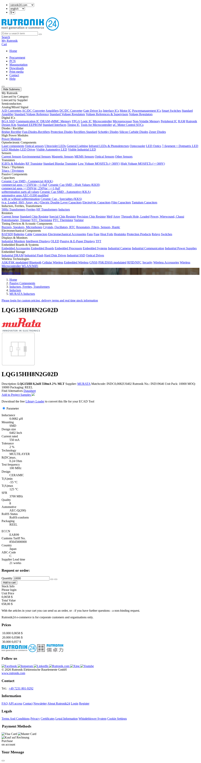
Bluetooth (35, 262)
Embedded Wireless (76, 262)
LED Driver (27, 149)
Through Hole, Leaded (135, 216)
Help (12, 78)
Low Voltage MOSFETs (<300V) (99, 163)
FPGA (76, 121)
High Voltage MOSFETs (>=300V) (143, 163)
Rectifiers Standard (85, 132)
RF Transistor (34, 163)
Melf (109, 216)
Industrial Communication (148, 248)
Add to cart (9, 582)
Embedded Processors (68, 248)
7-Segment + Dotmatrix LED (180, 146)
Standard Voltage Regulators (67, 114)
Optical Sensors (104, 156)
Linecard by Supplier (15, 100)
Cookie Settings (117, 718)
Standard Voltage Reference (31, 114)
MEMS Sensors (84, 156)
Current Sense (10, 216)
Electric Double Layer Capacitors (61, 202)
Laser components (13, 146)
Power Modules (11, 139)
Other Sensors (123, 156)
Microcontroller (102, 121)
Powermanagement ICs (146, 110)
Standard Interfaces (54, 124)
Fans (90, 234)
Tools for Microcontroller (96, 124)
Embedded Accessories (16, 248)
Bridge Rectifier (11, 132)
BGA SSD (8, 121)
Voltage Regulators (141, 114)
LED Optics (153, 146)
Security (147, 262)
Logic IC (86, 121)
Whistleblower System (92, 718)
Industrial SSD (76, 255)
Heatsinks (120, 234)
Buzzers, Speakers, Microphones (22, 227)
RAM (181, 121)
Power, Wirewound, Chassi (167, 216)
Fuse (97, 234)
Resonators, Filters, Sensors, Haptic (98, 227)
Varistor (79, 220)
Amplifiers (52, 110)
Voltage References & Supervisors (107, 114)
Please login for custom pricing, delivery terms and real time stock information (50, 300)
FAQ (5, 703)
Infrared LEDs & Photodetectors (109, 146)
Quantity (7, 578)
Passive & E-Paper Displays (77, 241)
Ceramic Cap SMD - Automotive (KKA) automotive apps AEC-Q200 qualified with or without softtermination (46, 195)
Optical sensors (34, 146)
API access (15, 703)
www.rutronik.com (13, 673)
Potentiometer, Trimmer (16, 220)
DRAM (45, 121)
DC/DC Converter (70, 110)
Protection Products (139, 234)
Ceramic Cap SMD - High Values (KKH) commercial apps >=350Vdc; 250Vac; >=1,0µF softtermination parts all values (51, 188)
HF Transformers (47, 209)
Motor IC (125, 110)
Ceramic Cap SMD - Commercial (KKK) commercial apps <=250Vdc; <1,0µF (27, 183)
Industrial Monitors (13, 241)
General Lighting (77, 146)
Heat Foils (106, 234)
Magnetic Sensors (63, 156)
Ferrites (31, 209)
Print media (16, 71)
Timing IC (73, 124)
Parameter (12, 408)
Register (84, 703)
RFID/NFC (134, 262)
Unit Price (8, 593)
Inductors (64, 209)
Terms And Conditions (16, 718)
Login (74, 703)
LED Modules (10, 149)
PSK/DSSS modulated (112, 262)
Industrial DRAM (13, 255)
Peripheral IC (169, 121)
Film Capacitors (121, 202)
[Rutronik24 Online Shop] (30, 29)
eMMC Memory (61, 121)
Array (116, 216)
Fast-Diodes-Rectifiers (36, 132)
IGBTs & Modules (13, 163)
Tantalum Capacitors (144, 202)
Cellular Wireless (52, 262)
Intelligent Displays (38, 241)
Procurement (17, 57)
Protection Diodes (62, 132)
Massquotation (18, 64)
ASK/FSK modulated (15, 262)
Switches (166, 234)
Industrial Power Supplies (181, 248)
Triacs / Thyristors (13, 170)
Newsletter (40, 703)
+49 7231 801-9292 (21, 688)
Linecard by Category (15, 96)
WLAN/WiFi (30, 266)
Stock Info (8, 586)
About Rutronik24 (58, 703)
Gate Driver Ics (92, 110)
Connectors (40, 234)
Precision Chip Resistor (91, 216)
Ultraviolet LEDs (55, 146)
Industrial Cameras (119, 248)
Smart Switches (171, 110)
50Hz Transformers (14, 209)
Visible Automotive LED (51, 149)
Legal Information (66, 718)
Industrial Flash (33, 255)
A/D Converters (11, 110)
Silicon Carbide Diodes (133, 132)
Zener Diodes (157, 132)
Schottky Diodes (108, 132)
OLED (55, 241)
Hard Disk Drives (55, 255)
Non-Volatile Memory (146, 121)
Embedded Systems (95, 248)
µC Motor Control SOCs (128, 124)
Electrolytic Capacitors (96, 202)
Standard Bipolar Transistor (60, 163)
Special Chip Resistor (62, 216)
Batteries (19, 234)
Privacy (35, 718)
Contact (14, 75)
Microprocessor (122, 121)
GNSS (93, 262)
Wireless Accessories (166, 262)
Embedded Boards (42, 248)
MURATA (83, 383)
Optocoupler (137, 146)
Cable (28, 234)
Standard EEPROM (29, 124)
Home (13, 51)
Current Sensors (11, 156)
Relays (156, 234)
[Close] (3, 760)
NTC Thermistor (41, 220)
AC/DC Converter (33, 110)
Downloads (16, 68)
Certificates (48, 718)
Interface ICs (111, 110)
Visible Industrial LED (82, 149)
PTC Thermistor (63, 220)
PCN (12, 61)
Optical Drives (95, 255)
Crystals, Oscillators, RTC (59, 227)
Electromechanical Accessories (67, 234)
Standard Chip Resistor (34, 216)
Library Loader (35, 401)
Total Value (9, 600)
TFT (98, 241)
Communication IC (27, 121)
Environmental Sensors (36, 156)
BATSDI (7, 234)
